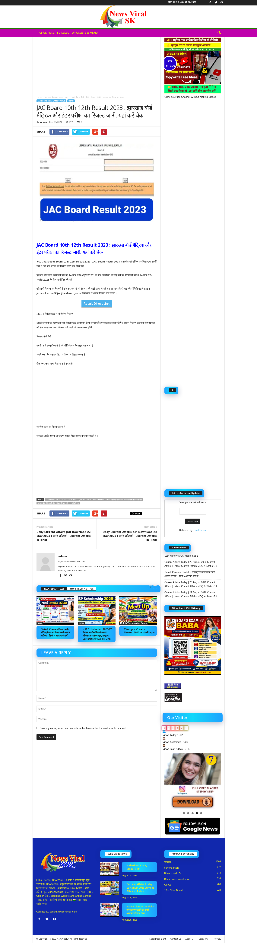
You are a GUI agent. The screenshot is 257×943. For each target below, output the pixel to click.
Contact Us (175, 938)
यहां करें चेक (75, 503)
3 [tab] (193, 813)
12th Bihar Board (173, 890)
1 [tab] (184, 813)
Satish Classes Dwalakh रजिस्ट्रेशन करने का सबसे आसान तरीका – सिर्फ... (140, 910)
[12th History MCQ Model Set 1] (109, 869)
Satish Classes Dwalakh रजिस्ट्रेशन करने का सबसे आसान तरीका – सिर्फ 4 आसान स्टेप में (55, 632)
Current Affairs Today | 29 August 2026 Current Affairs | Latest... (141, 888)
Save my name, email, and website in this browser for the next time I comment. (83, 728)
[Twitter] (216, 2)
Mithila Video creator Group (133, 623)
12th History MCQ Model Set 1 (181, 555)
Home (39, 97)
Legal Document (157, 938)
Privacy (217, 938)
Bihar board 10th (173, 873)
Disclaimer (204, 938)
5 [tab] (201, 813)
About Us (189, 938)
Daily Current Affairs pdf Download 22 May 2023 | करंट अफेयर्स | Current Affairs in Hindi (63, 536)
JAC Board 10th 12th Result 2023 (61, 499)
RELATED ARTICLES (54, 588)
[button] (219, 33)
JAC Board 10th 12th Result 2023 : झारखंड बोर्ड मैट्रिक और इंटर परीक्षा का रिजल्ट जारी (111, 499)
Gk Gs (167, 884)
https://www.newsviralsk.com (71, 561)
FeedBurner (199, 530)
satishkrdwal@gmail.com (63, 911)
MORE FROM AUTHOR (82, 588)
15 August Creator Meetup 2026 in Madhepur (139, 630)
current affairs (171, 867)
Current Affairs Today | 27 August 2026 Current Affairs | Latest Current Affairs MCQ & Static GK (190, 594)
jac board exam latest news (56, 97)
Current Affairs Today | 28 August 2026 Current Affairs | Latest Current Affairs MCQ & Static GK (190, 584)
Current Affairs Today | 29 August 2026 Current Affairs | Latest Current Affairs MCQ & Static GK (190, 564)
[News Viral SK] (128, 16)
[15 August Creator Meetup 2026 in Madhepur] (138, 610)
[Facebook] (210, 2)
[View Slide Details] (192, 781)
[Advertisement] (96, 65)
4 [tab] (197, 813)
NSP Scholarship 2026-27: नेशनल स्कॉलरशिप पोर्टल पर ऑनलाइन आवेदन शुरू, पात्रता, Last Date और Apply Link (97, 633)
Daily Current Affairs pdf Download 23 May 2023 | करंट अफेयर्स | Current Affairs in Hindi (130, 536)
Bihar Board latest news (177, 879)
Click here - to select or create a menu (68, 32)
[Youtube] (222, 2)
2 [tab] (188, 813)
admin (43, 122)
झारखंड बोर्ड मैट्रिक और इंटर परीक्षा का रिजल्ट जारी (53, 503)
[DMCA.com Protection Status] (192, 697)
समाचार (71, 101)
